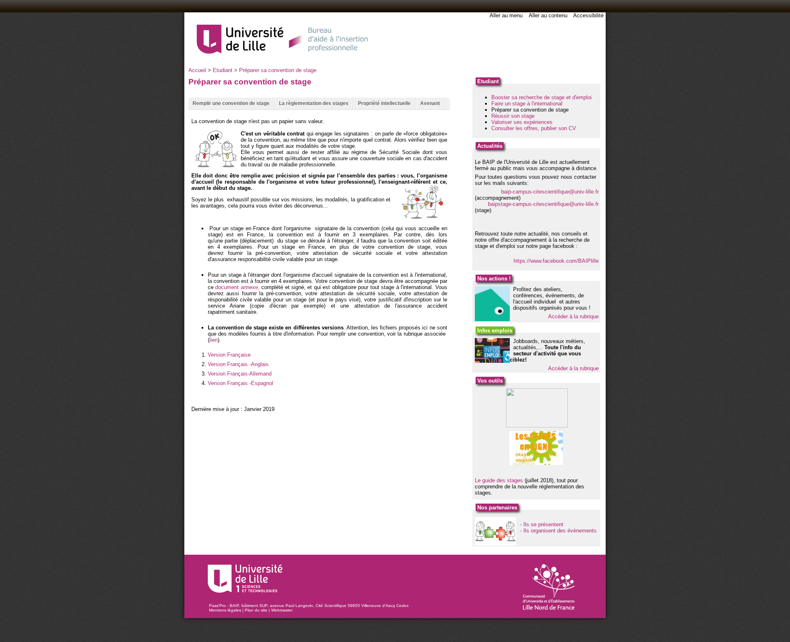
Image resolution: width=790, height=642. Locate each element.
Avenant (430, 103)
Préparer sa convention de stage (277, 70)
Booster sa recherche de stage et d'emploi (541, 97)
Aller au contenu (548, 15)
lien (213, 340)
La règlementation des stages (314, 103)
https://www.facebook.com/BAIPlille (556, 261)
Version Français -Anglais (238, 364)
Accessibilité (588, 15)
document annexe (236, 287)
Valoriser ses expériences (522, 122)
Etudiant (222, 70)
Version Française (229, 355)
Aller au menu (506, 15)
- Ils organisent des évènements (558, 531)
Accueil (197, 70)
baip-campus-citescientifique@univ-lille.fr (550, 192)
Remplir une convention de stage (231, 103)
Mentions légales (225, 610)
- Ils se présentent (541, 524)
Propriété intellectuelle (384, 103)
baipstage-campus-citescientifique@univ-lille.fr (543, 204)
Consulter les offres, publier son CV (533, 128)
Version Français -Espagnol (240, 383)
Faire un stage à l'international (526, 103)
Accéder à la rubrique (573, 316)
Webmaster (282, 610)
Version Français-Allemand (240, 374)
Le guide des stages (499, 480)
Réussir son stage (512, 116)
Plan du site (256, 610)
